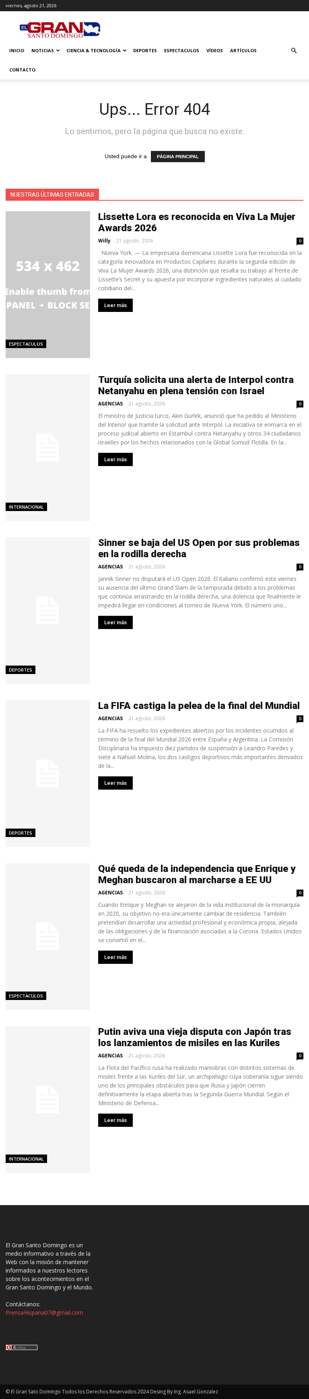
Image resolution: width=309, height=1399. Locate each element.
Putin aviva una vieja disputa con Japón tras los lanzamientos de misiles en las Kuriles (194, 1037)
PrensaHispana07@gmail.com (44, 1312)
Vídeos (214, 50)
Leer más (115, 305)
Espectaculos (181, 50)
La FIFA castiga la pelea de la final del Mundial (199, 705)
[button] (293, 51)
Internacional (26, 507)
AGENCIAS (110, 403)
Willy (104, 240)
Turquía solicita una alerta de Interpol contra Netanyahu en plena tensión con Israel (196, 385)
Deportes (145, 50)
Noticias (42, 50)
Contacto (22, 70)
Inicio (16, 50)
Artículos (243, 50)
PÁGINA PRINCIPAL (178, 156)
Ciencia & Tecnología (93, 50)
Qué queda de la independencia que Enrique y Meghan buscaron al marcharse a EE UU (196, 874)
